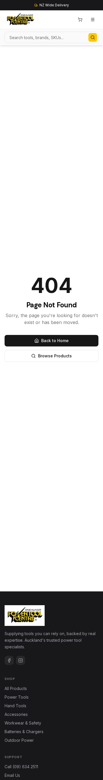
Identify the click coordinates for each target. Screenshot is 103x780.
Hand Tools (15, 705)
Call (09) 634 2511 (21, 766)
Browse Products (55, 355)
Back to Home (55, 340)
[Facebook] (9, 660)
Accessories (16, 714)
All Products (16, 688)
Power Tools (17, 697)
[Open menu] (92, 19)
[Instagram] (20, 660)
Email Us (12, 775)
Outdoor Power (19, 740)
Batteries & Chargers (24, 731)
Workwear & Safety (23, 722)
